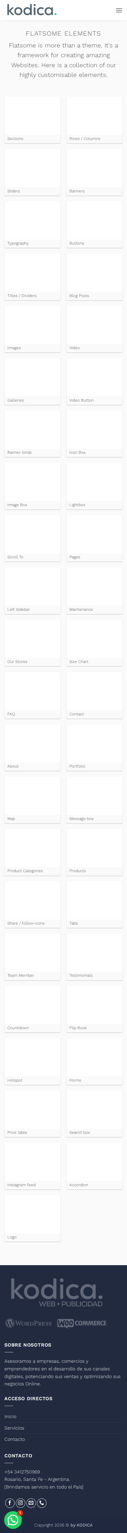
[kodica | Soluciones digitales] (31, 10)
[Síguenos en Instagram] (20, 1503)
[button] (119, 10)
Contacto (14, 1439)
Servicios (14, 1428)
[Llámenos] (42, 1503)
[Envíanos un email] (31, 1503)
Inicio (10, 1416)
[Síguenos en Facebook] (10, 1503)
